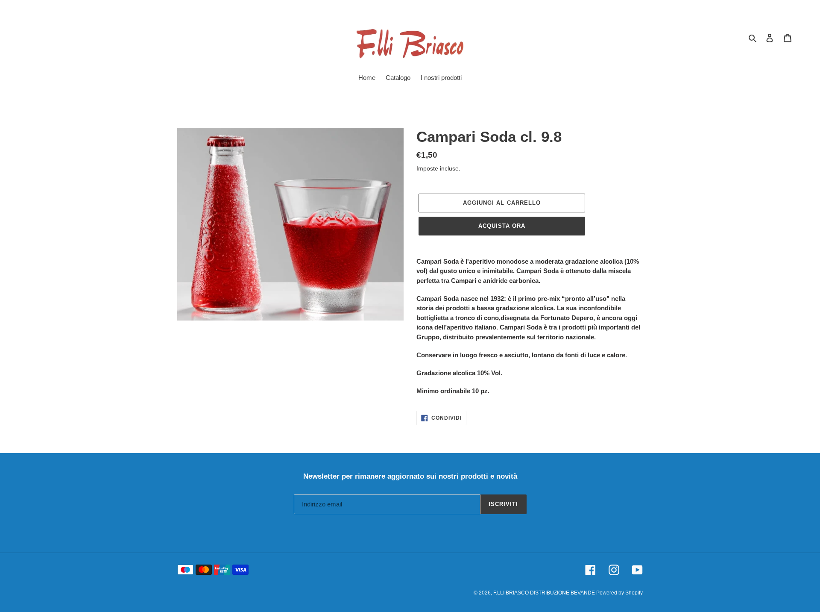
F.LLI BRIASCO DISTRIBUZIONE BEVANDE (544, 593)
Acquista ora (501, 226)
